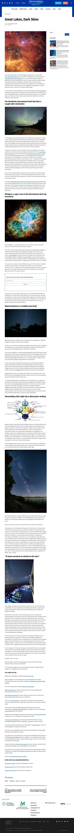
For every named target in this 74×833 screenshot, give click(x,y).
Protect (9, 14)
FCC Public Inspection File (9, 830)
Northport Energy (9, 767)
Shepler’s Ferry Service (25, 751)
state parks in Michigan (28, 686)
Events (27, 821)
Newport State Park (10, 690)
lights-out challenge (14, 737)
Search (51, 32)
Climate (59, 9)
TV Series (17, 3)
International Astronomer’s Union (36, 153)
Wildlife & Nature (23, 9)
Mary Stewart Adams (13, 23)
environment (12, 781)
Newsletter (58, 3)
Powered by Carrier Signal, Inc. (63, 830)
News (6, 14)
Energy (30, 9)
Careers (47, 821)
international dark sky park (12, 76)
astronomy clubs (29, 676)
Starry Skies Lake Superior (11, 695)
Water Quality (14, 9)
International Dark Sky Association (13, 78)
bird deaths (18, 370)
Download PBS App (33, 821)
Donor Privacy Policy (27, 830)
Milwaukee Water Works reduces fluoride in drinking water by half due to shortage (63, 42)
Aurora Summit (15, 700)
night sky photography (21, 744)
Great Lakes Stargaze (40, 714)
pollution (23, 781)
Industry (36, 9)
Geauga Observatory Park (20, 709)
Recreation (48, 9)
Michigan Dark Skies (10, 763)
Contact (20, 821)
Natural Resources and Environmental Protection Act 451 (25, 181)
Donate (65, 3)
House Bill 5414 (42, 90)
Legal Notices (33, 830)
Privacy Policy (21, 830)
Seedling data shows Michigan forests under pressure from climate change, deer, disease (62, 62)
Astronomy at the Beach (12, 719)
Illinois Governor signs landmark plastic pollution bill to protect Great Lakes (63, 52)
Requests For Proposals (39, 830)
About (24, 821)
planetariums (36, 725)
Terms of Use (16, 830)
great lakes (18, 781)
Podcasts (23, 3)
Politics (42, 9)
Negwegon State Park (10, 770)
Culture (54, 9)
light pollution (13, 255)
